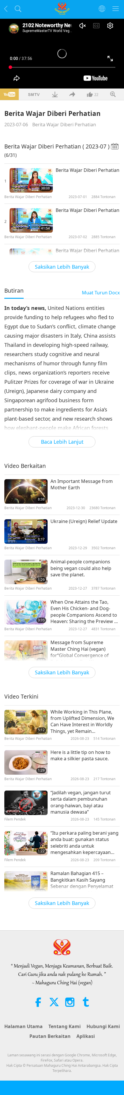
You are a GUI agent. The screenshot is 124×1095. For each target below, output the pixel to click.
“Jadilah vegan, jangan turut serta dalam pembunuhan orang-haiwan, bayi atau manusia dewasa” (80, 802)
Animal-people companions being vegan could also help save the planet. (80, 568)
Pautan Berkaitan (50, 1036)
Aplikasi (85, 1036)
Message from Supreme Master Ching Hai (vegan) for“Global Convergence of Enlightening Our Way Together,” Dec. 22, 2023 (79, 652)
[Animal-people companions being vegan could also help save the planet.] (26, 572)
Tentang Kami (64, 1026)
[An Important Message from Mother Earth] (26, 491)
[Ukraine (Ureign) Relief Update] (26, 531)
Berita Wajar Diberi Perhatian (64, 124)
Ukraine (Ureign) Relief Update (83, 521)
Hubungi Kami (103, 1026)
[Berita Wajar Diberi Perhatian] (31, 180)
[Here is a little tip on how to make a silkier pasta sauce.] (26, 762)
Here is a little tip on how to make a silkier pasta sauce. (80, 755)
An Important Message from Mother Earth (81, 484)
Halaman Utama (23, 1026)
